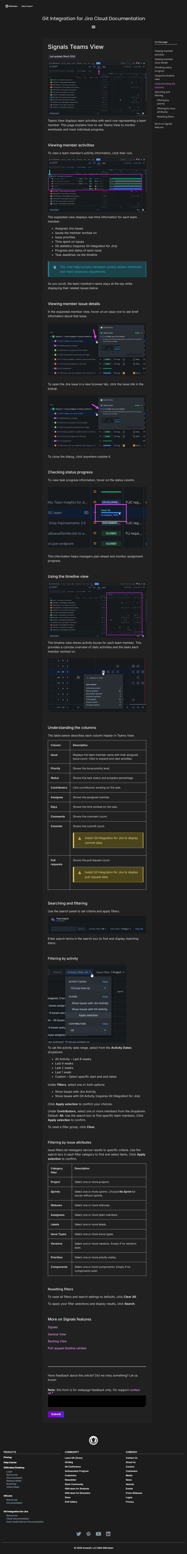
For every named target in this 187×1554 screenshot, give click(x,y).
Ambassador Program (77, 1471)
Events (129, 1488)
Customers (71, 1475)
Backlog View (57, 1341)
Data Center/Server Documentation (24, 1521)
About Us (131, 1462)
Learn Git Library (74, 1457)
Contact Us (132, 1457)
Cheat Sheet (12, 1487)
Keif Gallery (71, 1501)
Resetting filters (165, 116)
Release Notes (14, 1480)
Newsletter (70, 1479)
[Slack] (89, 1534)
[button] (94, 27)
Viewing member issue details (164, 60)
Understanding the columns (165, 85)
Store (67, 1497)
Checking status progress (163, 69)
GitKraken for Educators (77, 1493)
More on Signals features (163, 125)
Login (9, 1471)
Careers (130, 1466)
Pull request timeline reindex (67, 1348)
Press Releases (134, 1493)
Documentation (14, 1477)
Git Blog (69, 1462)
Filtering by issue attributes (166, 110)
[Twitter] (79, 1534)
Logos (129, 1497)
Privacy (130, 1501)
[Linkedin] (108, 1534)
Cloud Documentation (17, 1518)
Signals (53, 1327)
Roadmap (11, 1483)
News (129, 1479)
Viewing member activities (164, 52)
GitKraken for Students (77, 1488)
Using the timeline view (164, 77)
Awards (130, 1484)
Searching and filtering (162, 93)
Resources (12, 1474)
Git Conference (73, 1466)
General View (57, 1334)
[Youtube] (98, 1534)
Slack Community (74, 1484)
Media (129, 1475)
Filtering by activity (163, 101)
